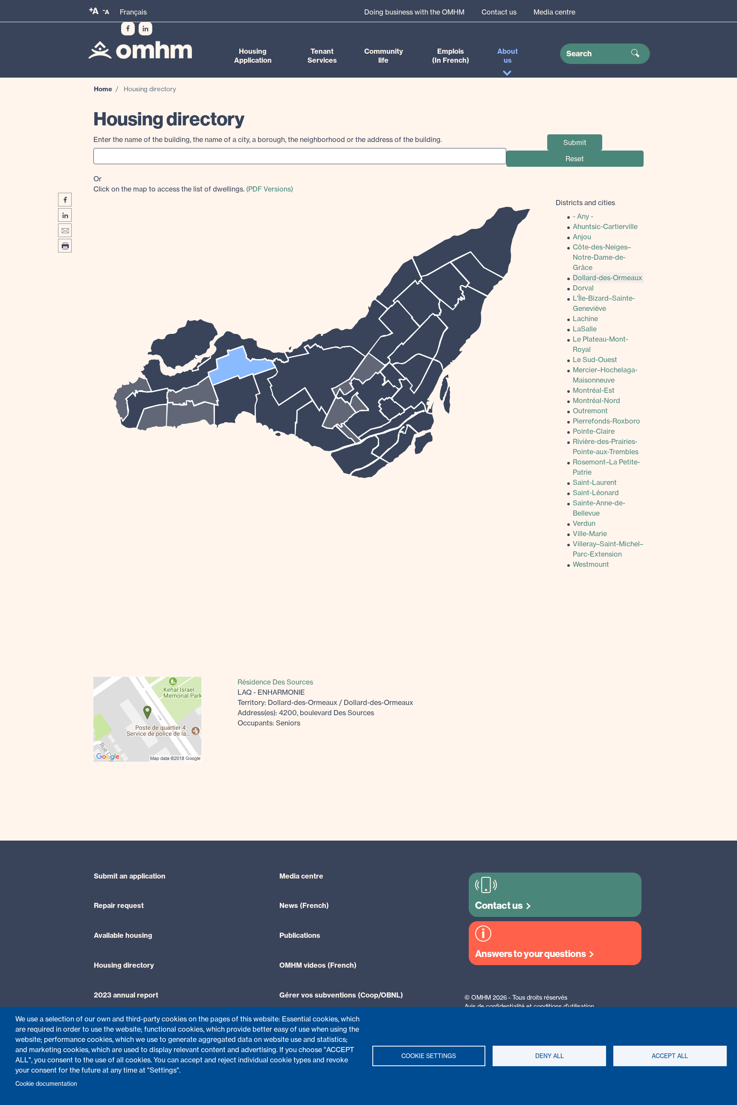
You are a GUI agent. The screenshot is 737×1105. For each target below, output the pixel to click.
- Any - (583, 216)
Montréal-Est (594, 390)
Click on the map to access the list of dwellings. (193, 183)
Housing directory (124, 965)
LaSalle (585, 329)
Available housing (123, 935)
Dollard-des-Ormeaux (607, 277)
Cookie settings (428, 1056)
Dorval (583, 288)
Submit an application (129, 876)
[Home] (140, 50)
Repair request (119, 905)
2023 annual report (126, 995)
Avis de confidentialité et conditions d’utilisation (529, 1006)
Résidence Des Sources (275, 682)
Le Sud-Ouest (595, 359)
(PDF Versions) (269, 189)
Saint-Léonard (596, 492)
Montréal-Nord (596, 400)
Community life (383, 55)
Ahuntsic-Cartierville (605, 226)
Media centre (554, 12)
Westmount (591, 564)
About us (507, 55)
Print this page (65, 245)
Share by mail (65, 230)
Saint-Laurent (595, 482)
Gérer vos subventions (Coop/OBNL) (341, 995)
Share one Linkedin (65, 215)
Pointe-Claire (594, 431)
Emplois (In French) (450, 55)
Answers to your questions (530, 954)
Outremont (590, 410)
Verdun (584, 523)
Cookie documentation (46, 1083)
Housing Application (253, 55)
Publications (299, 935)
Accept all (670, 1056)
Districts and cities (585, 202)
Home (103, 89)
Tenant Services (322, 55)
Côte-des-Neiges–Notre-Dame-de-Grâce (602, 257)
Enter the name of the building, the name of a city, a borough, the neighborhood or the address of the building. (267, 139)
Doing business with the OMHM (414, 12)
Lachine (585, 318)
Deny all (549, 1056)
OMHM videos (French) (318, 965)
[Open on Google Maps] (147, 718)
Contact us (499, 12)
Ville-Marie (590, 533)
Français (133, 12)
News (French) (304, 905)
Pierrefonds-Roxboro (606, 421)
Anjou (582, 236)
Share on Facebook (65, 199)
